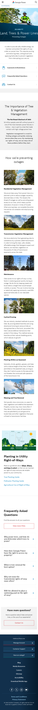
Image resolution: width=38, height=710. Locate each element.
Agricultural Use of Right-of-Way (17, 485)
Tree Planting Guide (11, 477)
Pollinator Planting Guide (14, 481)
